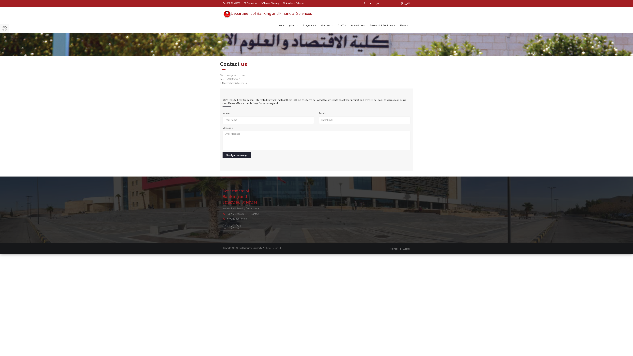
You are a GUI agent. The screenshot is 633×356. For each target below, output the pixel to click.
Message (228, 128)
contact (255, 214)
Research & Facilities (381, 25)
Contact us (251, 3)
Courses (326, 25)
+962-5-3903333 (235, 214)
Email (322, 113)
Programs (308, 25)
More (403, 25)
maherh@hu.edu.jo (237, 83)
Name (226, 113)
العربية (406, 3)
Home (281, 25)
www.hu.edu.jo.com (237, 218)
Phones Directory (271, 3)
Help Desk (393, 249)
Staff (341, 25)
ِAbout (292, 25)
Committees (358, 25)
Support (406, 249)
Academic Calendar (294, 3)
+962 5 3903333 (232, 3)
